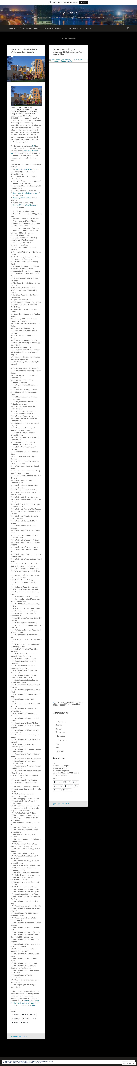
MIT (33, 146)
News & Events (73, 28)
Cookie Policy (37, 1062)
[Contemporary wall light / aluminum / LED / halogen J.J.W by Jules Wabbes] (68, 378)
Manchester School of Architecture (25, 193)
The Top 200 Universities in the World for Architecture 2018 (24, 50)
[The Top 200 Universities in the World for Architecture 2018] (26, 69)
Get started (83, 2)
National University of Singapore (25, 205)
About (88, 28)
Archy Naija (69, 12)
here (33, 1006)
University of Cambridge (21, 198)
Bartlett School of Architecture (27, 169)
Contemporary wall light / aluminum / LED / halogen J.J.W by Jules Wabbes (67, 52)
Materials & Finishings (53, 28)
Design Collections (30, 28)
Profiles (12, 28)
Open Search (128, 28)
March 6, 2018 (17, 1036)
